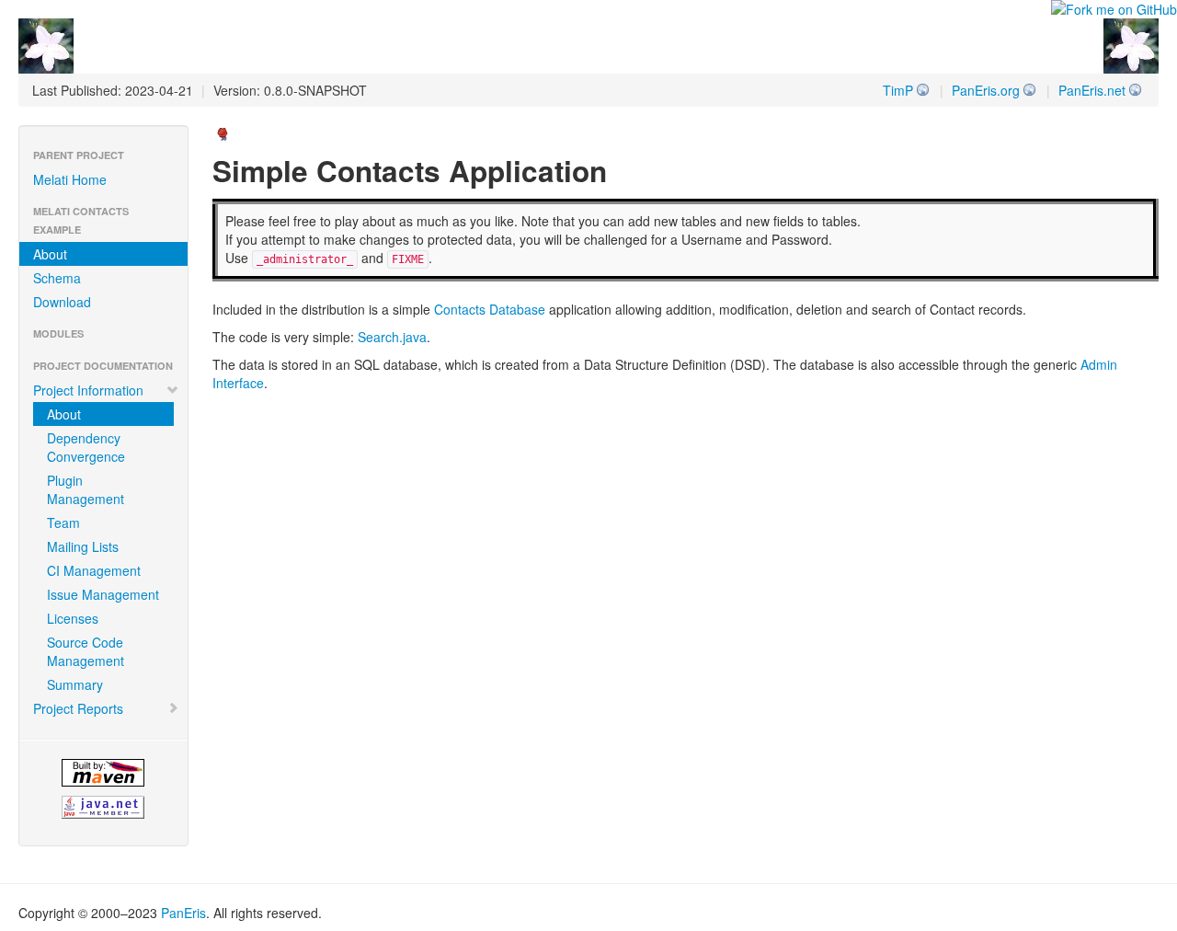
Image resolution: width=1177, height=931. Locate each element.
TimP (898, 90)
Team (63, 522)
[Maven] (103, 773)
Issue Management (103, 594)
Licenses (72, 618)
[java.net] (103, 807)
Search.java (392, 337)
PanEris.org (986, 90)
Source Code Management (85, 651)
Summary (75, 684)
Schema (57, 278)
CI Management (94, 570)
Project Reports (78, 708)
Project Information (88, 390)
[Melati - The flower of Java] (46, 44)
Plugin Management (85, 489)
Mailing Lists (83, 546)
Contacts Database (489, 309)
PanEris (183, 912)
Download (62, 302)
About (50, 254)
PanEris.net (1092, 90)
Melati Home (70, 179)
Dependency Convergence (86, 447)
